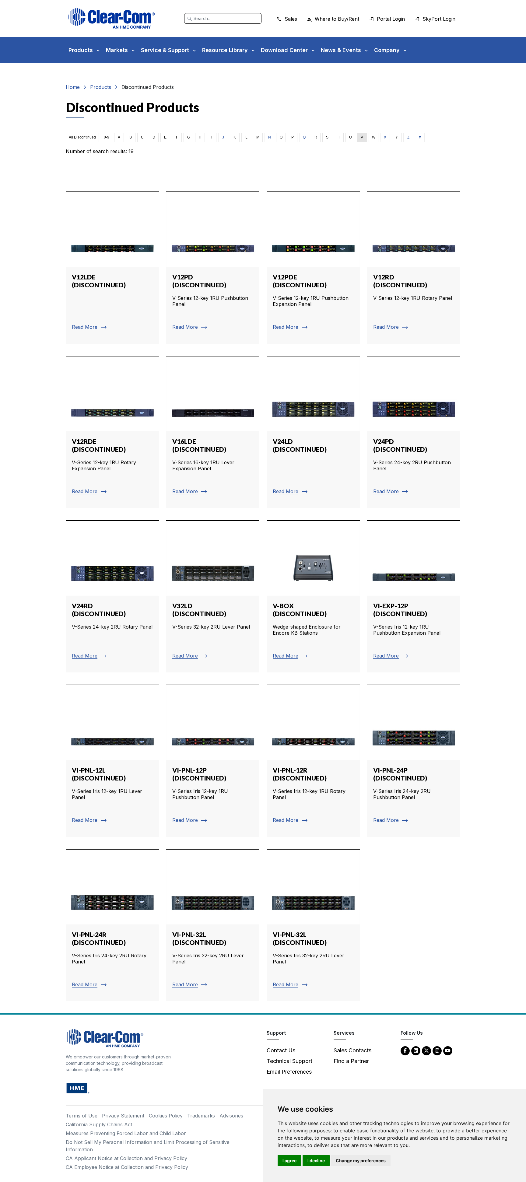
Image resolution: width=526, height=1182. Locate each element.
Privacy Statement (123, 1116)
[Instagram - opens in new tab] (437, 1050)
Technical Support (289, 1061)
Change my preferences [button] (361, 1160)
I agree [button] (289, 1160)
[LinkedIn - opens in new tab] (415, 1050)
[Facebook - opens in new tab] (405, 1050)
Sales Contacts (352, 1050)
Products (100, 87)
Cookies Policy (166, 1116)
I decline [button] (316, 1160)
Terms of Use (81, 1116)
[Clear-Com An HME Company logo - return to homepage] (104, 1038)
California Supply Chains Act (99, 1124)
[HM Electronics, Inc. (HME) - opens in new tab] (78, 1088)
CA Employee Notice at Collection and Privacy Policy (127, 1167)
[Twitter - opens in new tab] (426, 1050)
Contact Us (281, 1050)
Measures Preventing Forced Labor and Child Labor (126, 1133)
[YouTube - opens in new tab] (447, 1050)
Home (73, 87)
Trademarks (201, 1116)
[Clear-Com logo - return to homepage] (111, 18)
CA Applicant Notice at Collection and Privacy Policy (126, 1158)
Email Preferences (289, 1071)
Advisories (231, 1116)
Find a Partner (351, 1061)
